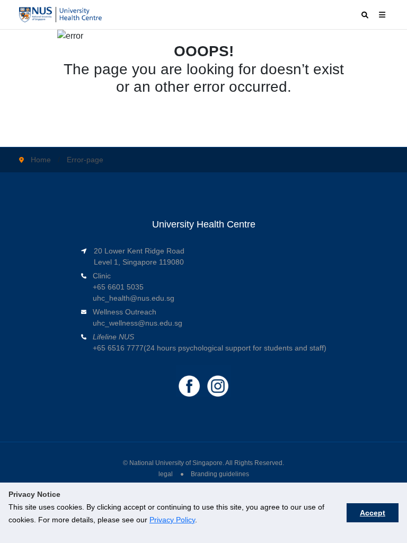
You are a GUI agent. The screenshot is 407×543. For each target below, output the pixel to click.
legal (165, 474)
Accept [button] (372, 513)
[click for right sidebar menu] (382, 14)
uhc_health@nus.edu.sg (133, 298)
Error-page (85, 159)
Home (41, 159)
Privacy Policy (172, 519)
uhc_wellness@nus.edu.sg (137, 323)
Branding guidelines (220, 474)
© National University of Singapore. (173, 463)
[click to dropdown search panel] (364, 15)
